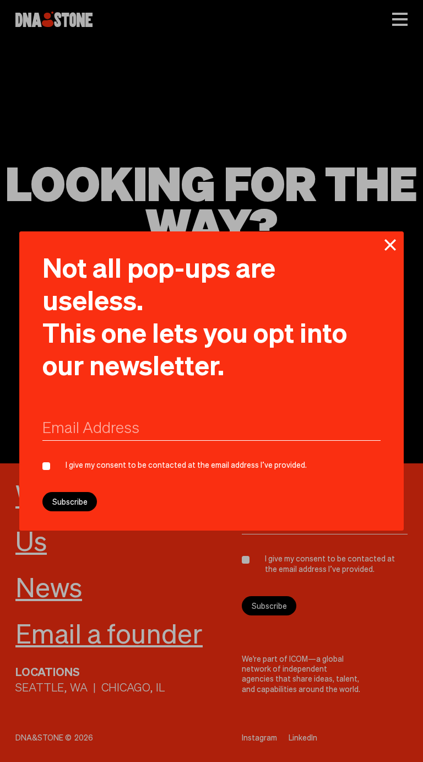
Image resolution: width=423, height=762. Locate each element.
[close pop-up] (390, 244)
